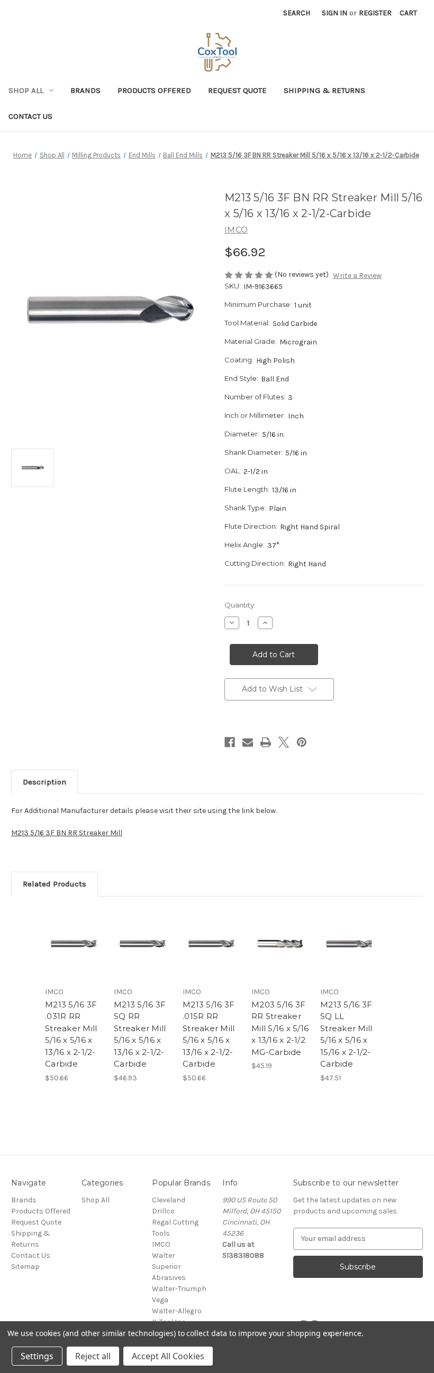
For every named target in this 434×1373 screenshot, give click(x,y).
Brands (85, 90)
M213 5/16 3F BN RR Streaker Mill (66, 832)
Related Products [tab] (54, 884)
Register (375, 12)
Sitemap (25, 1266)
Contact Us (30, 116)
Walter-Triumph (179, 1288)
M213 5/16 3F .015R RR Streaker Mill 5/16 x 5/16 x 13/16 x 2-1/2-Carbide (208, 1034)
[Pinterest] (301, 742)
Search (296, 12)
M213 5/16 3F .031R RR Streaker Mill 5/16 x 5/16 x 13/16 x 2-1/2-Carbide (71, 1034)
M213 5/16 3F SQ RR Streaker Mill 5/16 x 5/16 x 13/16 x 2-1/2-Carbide (140, 1034)
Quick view (74, 931)
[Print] (265, 742)
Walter (163, 1255)
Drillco (163, 1211)
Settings (37, 1356)
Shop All (25, 90)
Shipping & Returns (324, 90)
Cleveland (168, 1199)
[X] (283, 742)
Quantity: (240, 605)
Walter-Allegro (177, 1310)
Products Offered (154, 90)
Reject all (93, 1356)
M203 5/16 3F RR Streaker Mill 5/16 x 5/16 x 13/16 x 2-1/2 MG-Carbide (280, 1028)
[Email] (247, 742)
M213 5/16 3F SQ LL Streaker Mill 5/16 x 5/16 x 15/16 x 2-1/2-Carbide (346, 1034)
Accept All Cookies (168, 1356)
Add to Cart (74, 957)
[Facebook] (229, 742)
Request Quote (237, 90)
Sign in (334, 12)
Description (44, 782)
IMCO (161, 1244)
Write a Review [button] (357, 275)
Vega (160, 1299)
